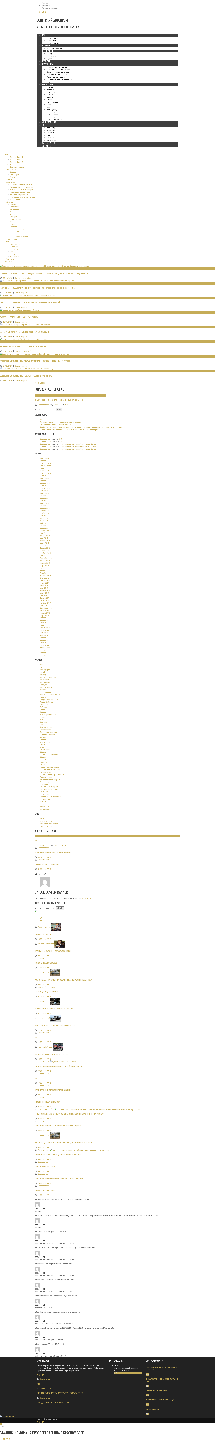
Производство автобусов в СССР (46, 963)
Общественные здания (49, 754)
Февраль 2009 (46, 653)
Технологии (23, 327)
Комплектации (46, 727)
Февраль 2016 (46, 545)
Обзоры (3, 312)
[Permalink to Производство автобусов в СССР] (37, 1349)
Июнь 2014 (44, 585)
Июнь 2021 (44, 471)
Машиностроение (47, 734)
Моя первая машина (152, 1409)
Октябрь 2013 (46, 605)
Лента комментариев (49, 824)
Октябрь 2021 (46, 468)
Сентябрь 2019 (46, 488)
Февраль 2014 (46, 595)
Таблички (44, 792)
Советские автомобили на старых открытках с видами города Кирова (69, 429)
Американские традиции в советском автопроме (51, 1054)
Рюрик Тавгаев (44, 927)
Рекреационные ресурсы (50, 779)
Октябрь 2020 (46, 476)
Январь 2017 (45, 528)
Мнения (43, 739)
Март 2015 (44, 565)
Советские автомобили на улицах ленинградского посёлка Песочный (59, 1178)
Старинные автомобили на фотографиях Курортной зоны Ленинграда (58, 1066)
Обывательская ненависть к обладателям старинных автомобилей (30, 302)
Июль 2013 (44, 610)
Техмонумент (45, 794)
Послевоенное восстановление (53, 769)
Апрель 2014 (45, 590)
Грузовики (44, 704)
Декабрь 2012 (45, 623)
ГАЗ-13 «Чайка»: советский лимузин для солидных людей (55, 1025)
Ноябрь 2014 (45, 575)
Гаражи (43, 697)
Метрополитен (46, 737)
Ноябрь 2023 (45, 463)
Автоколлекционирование (51, 677)
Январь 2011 (45, 648)
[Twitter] (42, 12)
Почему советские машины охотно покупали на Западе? (162, 1380)
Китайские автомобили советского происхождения (62, 422)
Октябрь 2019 (46, 486)
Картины (43, 722)
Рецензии (44, 784)
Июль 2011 (44, 645)
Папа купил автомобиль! (43, 934)
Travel (42, 672)
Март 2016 (44, 543)
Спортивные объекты (49, 789)
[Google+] (40, 12)
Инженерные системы (49, 714)
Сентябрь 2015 (46, 558)
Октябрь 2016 (46, 533)
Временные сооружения (50, 694)
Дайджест (44, 707)
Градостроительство (43, 395)
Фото (8, 356)
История (3, 283)
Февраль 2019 (46, 495)
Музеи (42, 747)
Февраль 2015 (46, 568)
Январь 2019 (45, 498)
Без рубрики (45, 684)
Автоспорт (44, 679)
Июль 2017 (44, 520)
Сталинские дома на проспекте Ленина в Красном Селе (59, 400)
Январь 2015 (45, 570)
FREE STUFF (85, 898)
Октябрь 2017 (46, 515)
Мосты (43, 744)
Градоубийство (46, 702)
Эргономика (45, 809)
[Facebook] (38, 12)
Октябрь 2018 (46, 500)
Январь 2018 (45, 508)
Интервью (44, 717)
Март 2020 (44, 478)
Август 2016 (45, 535)
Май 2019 (44, 491)
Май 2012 (44, 633)
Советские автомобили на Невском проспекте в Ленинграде (26, 375)
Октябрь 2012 (46, 625)
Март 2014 (44, 593)
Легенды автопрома (15, 283)
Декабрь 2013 (45, 600)
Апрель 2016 (45, 540)
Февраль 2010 (46, 650)
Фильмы (43, 802)
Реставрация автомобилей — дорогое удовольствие (23, 346)
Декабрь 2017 (45, 510)
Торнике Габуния (45, 1047)
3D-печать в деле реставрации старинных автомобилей (24, 331)
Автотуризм (45, 682)
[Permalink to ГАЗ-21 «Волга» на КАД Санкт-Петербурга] (37, 1317)
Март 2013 (44, 615)
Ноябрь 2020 (45, 473)
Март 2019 (44, 493)
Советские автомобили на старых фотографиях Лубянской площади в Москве (35, 361)
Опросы (43, 759)
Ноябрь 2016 (45, 530)
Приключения (45, 772)
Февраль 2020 (46, 481)
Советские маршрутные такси (45, 1167)
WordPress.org (46, 826)
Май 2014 (44, 588)
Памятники (44, 762)
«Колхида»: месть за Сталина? (156, 1390)
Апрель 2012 (45, 635)
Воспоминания (46, 692)
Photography (45, 669)
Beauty (42, 664)
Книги (42, 724)
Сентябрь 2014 (46, 580)
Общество (4, 297)
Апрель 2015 (45, 563)
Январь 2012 (45, 640)
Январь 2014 (45, 598)
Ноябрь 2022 (45, 466)
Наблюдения (45, 749)
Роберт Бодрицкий (23, 351)
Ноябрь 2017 (45, 513)
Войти (42, 819)
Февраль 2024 (46, 461)
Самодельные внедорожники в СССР (55, 424)
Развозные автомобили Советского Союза (19, 317)
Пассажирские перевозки (50, 767)
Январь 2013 (45, 620)
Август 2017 (45, 518)
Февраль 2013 (46, 618)
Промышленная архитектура (52, 774)
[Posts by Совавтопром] (45, 882)
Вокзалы (43, 689)
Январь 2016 (45, 548)
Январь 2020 (45, 483)
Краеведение (45, 729)
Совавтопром (21, 292)
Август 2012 (45, 628)
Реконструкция (46, 777)
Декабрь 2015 (45, 550)
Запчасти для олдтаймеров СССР (46, 992)
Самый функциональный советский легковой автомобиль (161, 1368)
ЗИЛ (41, 419)
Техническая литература (9, 268)
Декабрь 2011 (45, 643)
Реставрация (13, 327)
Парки (42, 764)
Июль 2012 (44, 630)
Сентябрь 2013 (46, 608)
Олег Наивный (44, 1018)
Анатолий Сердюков (46, 987)
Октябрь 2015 (46, 555)
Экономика (10, 312)
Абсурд (43, 674)
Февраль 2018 (46, 505)
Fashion (43, 667)
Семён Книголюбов (23, 278)
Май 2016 (44, 538)
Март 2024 (44, 458)
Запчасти (3, 327)
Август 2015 (45, 560)
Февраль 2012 (46, 638)
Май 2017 (44, 523)
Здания (43, 712)
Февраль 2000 (46, 655)
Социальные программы (50, 787)
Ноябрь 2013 (45, 603)
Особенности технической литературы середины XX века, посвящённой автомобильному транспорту (45, 273)
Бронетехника (46, 687)
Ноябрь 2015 (45, 553)
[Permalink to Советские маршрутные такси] (37, 1333)
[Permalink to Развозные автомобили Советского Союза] (37, 1237)
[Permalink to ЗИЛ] (37, 1204)
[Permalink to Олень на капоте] (37, 1301)
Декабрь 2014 (45, 573)
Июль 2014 (44, 583)
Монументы (45, 742)
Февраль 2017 (46, 525)
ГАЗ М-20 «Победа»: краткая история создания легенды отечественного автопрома (37, 287)
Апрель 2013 (45, 613)
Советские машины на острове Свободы (160, 1400)
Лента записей (46, 821)
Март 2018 (44, 503)
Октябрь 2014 (46, 578)
